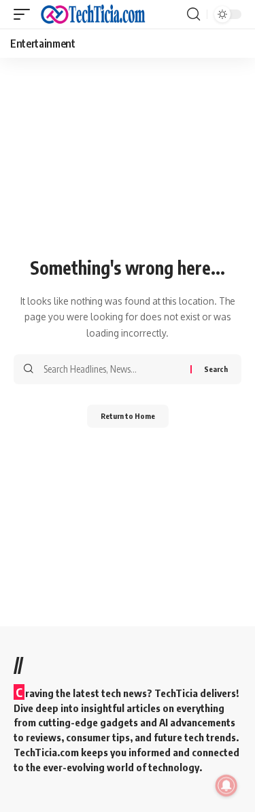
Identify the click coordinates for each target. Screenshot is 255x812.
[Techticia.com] (93, 14)
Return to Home (128, 415)
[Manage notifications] (226, 785)
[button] (25, 14)
